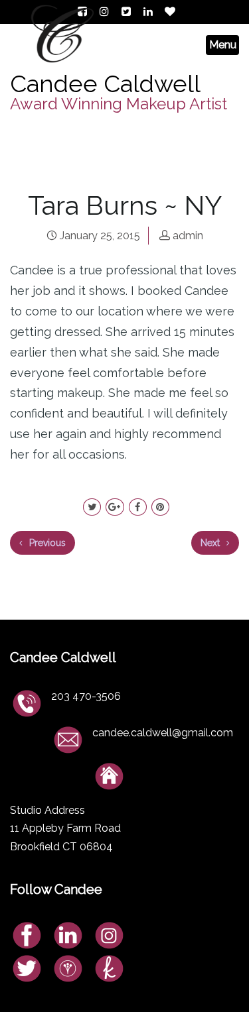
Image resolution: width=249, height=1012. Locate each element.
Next (211, 542)
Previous (46, 542)
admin (188, 235)
